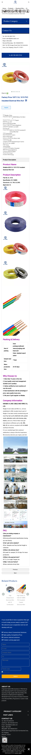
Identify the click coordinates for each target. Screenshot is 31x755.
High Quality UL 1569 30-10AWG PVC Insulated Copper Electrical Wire (21, 600)
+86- (14, 43)
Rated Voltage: (6, 136)
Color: (4, 133)
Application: (5, 149)
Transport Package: (7, 141)
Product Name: (6, 130)
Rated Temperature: (7, 134)
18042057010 (19, 43)
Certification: (6, 126)
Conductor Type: (6, 148)
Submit (15, 676)
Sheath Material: (6, 153)
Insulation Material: (7, 154)
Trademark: (5, 139)
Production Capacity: (7, 116)
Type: (4, 146)
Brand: (4, 128)
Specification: (6, 143)
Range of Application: (8, 125)
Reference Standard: (7, 138)
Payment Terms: (6, 120)
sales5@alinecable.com (12, 38)
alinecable (9, 41)
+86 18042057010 (12, 728)
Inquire (6, 107)
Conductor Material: (7, 151)
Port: (4, 115)
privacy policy (18, 753)
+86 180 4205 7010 (16, 55)
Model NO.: (5, 121)
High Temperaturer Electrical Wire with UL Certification (10, 600)
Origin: (4, 144)
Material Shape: (6, 123)
